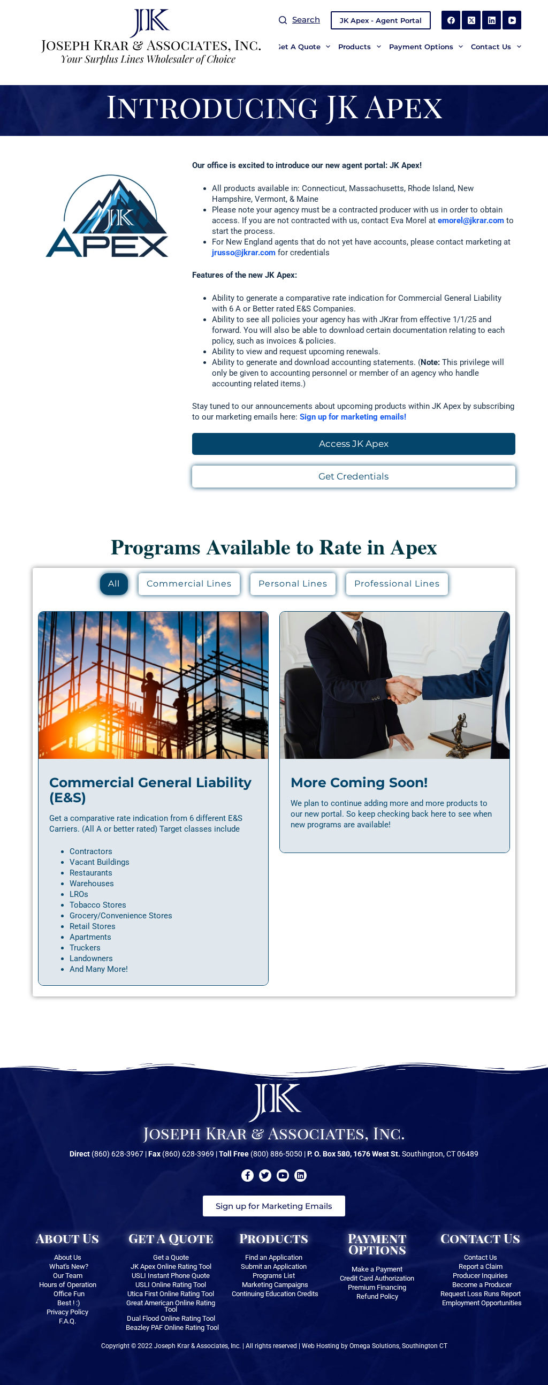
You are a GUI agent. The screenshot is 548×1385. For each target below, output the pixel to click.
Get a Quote (298, 46)
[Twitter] (265, 1175)
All (114, 584)
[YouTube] (512, 20)
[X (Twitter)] (471, 20)
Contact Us (491, 46)
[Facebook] (451, 20)
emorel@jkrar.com (471, 220)
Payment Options (421, 46)
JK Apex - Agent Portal (381, 20)
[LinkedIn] (491, 20)
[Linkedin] (300, 1175)
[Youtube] (283, 1175)
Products (354, 46)
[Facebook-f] (247, 1175)
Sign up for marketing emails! (353, 417)
